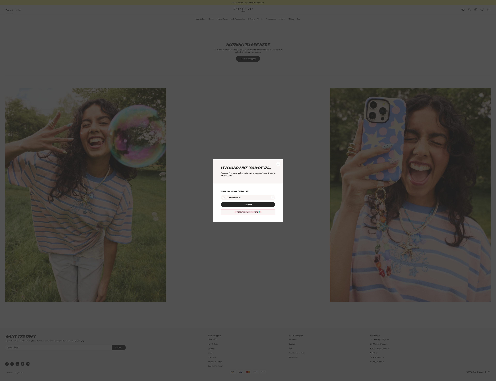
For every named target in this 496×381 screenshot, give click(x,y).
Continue (248, 204)
